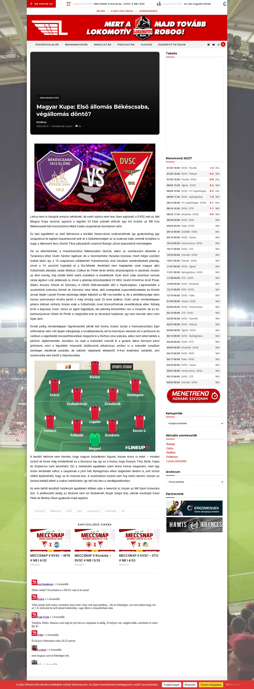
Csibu (169, 448)
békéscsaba (55, 511)
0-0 (212, 179)
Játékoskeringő (148, 11)
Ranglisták (102, 44)
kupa (79, 511)
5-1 (212, 202)
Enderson (172, 456)
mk (122, 511)
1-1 (212, 208)
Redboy (41, 122)
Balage (170, 444)
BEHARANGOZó (49, 98)
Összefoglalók (47, 44)
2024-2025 (40, 511)
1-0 (212, 168)
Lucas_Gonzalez (176, 461)
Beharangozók (76, 44)
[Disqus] (94, 621)
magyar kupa (93, 511)
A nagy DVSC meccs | (124, 11)
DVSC (69, 511)
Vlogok (146, 44)
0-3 (212, 191)
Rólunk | (103, 11)
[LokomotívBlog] (127, 28)
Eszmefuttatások (172, 44)
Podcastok (126, 44)
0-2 (212, 173)
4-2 (212, 185)
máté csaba (110, 511)
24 (79, 126)
